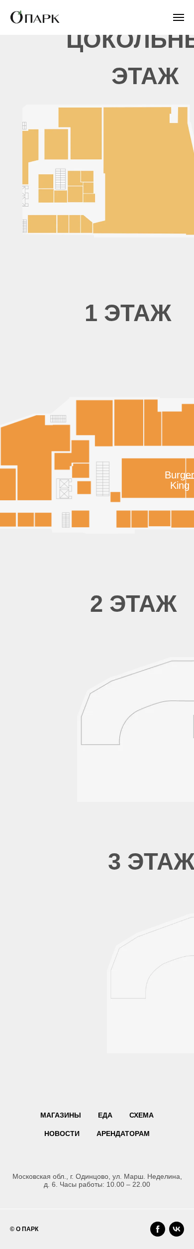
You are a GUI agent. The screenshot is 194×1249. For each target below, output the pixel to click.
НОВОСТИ (62, 1133)
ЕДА (105, 1115)
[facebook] (157, 1229)
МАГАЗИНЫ (60, 1115)
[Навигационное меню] (178, 17)
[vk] (176, 1229)
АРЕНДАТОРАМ (123, 1133)
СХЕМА (141, 1115)
